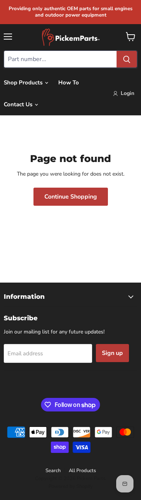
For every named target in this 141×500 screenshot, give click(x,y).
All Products (82, 470)
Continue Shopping (70, 197)
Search (53, 470)
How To (68, 82)
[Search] (127, 59)
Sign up (112, 353)
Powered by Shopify (71, 486)
